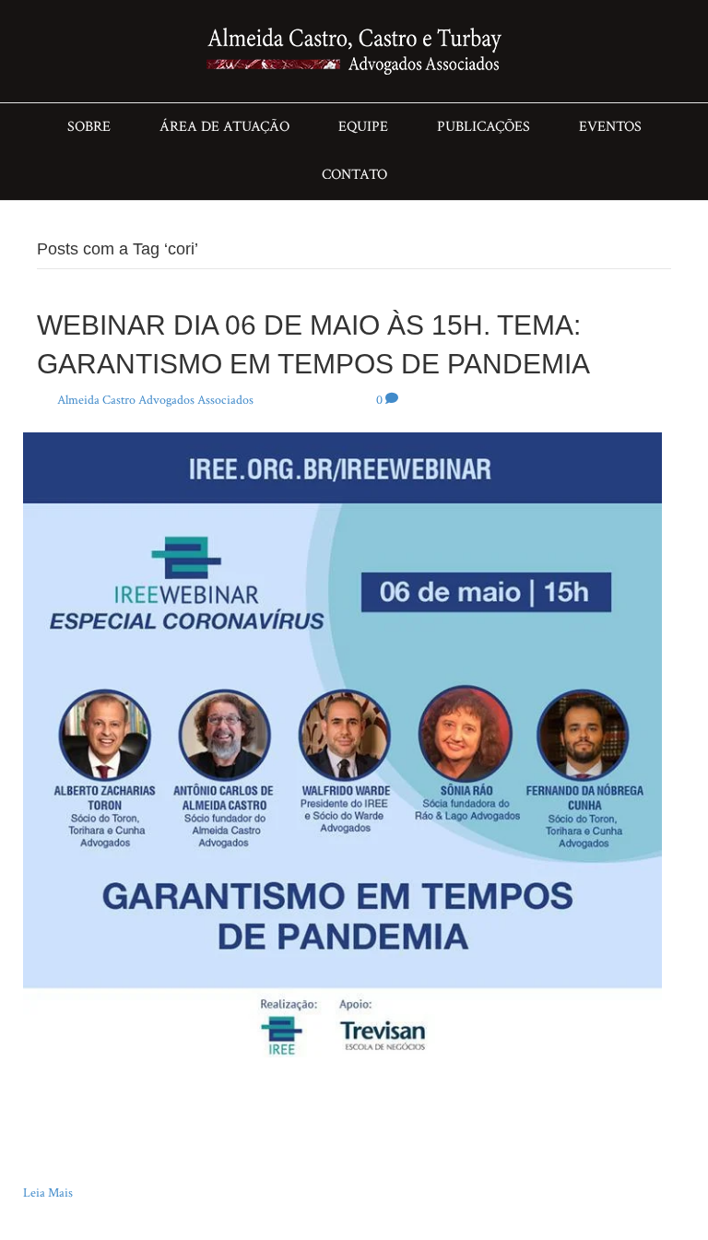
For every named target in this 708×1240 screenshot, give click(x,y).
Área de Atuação (224, 126)
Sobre (89, 126)
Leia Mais (48, 1193)
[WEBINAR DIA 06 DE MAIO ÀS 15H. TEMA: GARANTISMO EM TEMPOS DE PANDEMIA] (342, 751)
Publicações (483, 126)
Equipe (363, 126)
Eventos (610, 126)
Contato (354, 174)
